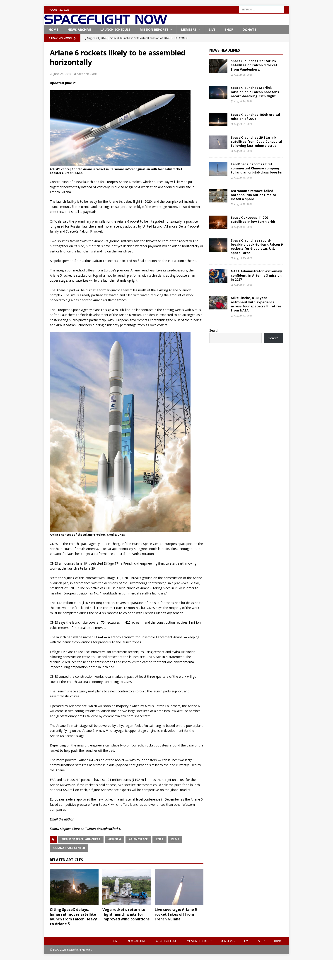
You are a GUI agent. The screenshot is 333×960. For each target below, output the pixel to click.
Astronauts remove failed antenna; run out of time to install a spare (253, 195)
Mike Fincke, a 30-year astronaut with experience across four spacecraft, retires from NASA (256, 304)
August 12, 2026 (243, 315)
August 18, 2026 (243, 204)
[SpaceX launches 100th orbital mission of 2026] (218, 119)
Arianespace (138, 839)
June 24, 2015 (62, 74)
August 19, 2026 (243, 177)
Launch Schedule (115, 29)
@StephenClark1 (108, 829)
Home (53, 29)
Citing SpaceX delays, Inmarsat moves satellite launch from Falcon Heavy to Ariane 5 (73, 916)
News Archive (79, 29)
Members (188, 29)
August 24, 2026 (243, 101)
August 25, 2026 (243, 74)
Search (214, 330)
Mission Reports (154, 29)
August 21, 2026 (243, 124)
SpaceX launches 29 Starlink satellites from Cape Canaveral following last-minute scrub (256, 141)
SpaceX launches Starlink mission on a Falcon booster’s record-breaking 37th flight (255, 92)
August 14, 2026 (243, 284)
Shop (229, 29)
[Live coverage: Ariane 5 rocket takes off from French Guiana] (179, 887)
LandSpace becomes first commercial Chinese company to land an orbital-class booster (257, 168)
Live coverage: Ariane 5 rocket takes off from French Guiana (176, 914)
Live (212, 29)
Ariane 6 (114, 839)
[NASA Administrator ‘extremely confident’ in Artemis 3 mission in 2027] (218, 276)
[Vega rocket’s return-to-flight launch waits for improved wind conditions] (126, 887)
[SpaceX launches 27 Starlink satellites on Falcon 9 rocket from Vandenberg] (218, 66)
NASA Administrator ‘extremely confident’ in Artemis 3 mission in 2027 (256, 275)
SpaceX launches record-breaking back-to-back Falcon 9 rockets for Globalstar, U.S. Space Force (257, 246)
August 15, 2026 (243, 258)
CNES (159, 839)
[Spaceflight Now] (105, 22)
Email (54, 819)
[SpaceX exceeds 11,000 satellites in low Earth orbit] (218, 222)
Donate (249, 29)
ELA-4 (175, 839)
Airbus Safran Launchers (80, 839)
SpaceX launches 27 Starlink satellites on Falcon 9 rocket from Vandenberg (254, 65)
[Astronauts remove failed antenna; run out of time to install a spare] (218, 195)
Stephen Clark (87, 74)
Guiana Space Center (69, 848)
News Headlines (224, 50)
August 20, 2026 (243, 150)
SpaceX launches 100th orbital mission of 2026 (255, 116)
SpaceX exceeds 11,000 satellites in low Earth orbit (253, 219)
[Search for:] (261, 9)
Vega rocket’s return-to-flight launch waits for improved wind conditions (126, 914)
